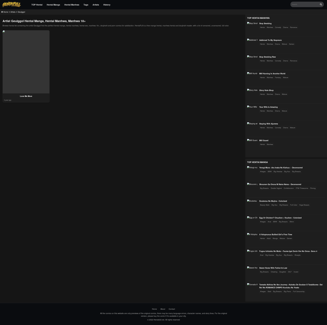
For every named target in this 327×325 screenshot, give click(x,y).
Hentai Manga (53, 4)
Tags (86, 4)
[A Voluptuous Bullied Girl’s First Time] (252, 234)
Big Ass (287, 171)
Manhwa (270, 27)
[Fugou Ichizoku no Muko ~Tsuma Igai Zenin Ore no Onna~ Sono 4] (252, 251)
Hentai (262, 27)
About (162, 309)
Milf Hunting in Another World (272, 73)
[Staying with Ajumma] (252, 123)
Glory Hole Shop (266, 90)
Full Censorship (299, 291)
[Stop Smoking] (252, 23)
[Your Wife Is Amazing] (252, 107)
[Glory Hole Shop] (252, 90)
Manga (275, 238)
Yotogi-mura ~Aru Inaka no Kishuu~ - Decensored (281, 167)
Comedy (278, 27)
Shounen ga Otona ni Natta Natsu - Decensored (280, 184)
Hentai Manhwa (71, 4)
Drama (285, 27)
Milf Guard (263, 140)
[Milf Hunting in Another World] (252, 73)
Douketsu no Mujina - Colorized (273, 201)
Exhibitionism (289, 188)
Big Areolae (278, 171)
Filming (313, 188)
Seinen (291, 44)
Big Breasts (296, 171)
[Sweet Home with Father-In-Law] (252, 267)
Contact (172, 309)
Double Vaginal (276, 188)
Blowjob (297, 255)
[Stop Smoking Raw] (252, 56)
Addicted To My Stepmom (270, 40)
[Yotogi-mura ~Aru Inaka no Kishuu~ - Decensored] (252, 167)
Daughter (282, 272)
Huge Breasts (304, 205)
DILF (290, 272)
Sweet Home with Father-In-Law (273, 268)
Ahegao (263, 171)
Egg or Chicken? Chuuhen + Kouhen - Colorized (280, 217)
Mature (284, 44)
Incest (296, 272)
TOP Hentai (36, 4)
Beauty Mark (265, 205)
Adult (269, 238)
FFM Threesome (302, 188)
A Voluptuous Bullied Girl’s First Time (275, 234)
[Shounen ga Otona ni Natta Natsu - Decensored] (252, 184)
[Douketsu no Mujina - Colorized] (252, 201)
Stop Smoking (265, 23)
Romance (293, 27)
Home (154, 309)
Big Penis (287, 291)
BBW (270, 171)
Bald (269, 291)
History (106, 4)
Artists (96, 4)
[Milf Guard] (252, 140)
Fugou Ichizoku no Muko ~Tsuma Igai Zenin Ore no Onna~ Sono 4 (288, 251)
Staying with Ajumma (268, 123)
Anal (269, 221)
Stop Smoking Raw (267, 57)
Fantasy (278, 77)
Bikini (292, 221)
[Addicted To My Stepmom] (252, 40)
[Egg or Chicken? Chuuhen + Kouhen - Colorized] (252, 217)
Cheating (274, 272)
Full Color (293, 205)
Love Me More (26, 96)
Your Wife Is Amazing (268, 107)
